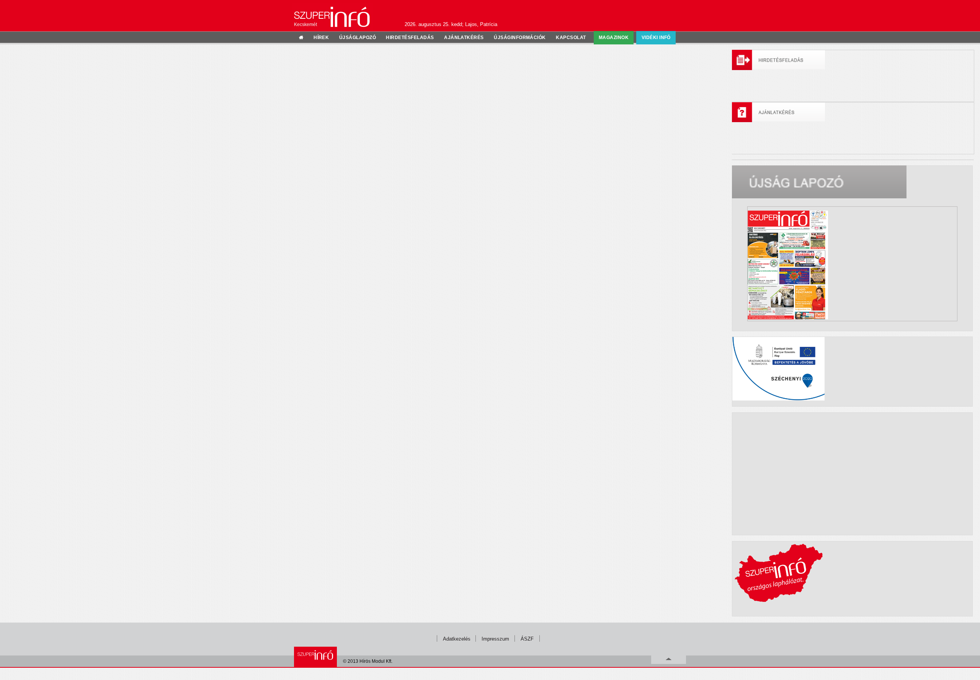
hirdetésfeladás (410, 37)
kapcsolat (571, 37)
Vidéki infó (656, 37)
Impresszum (495, 639)
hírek (321, 37)
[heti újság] (852, 263)
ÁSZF (527, 639)
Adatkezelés (456, 639)
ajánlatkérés (464, 37)
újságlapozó (357, 37)
